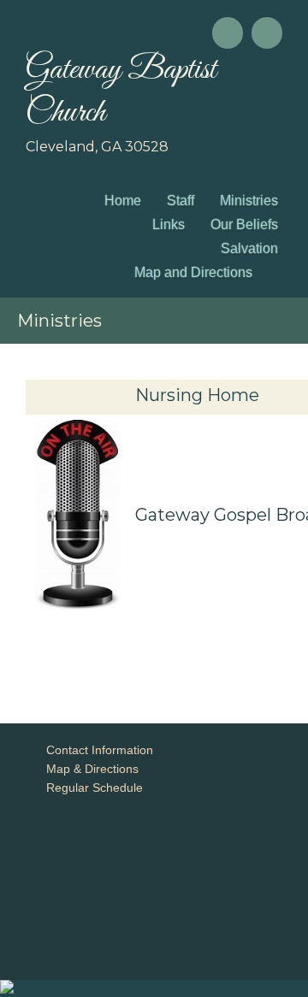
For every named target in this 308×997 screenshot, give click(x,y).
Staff (180, 200)
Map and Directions (193, 272)
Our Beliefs (244, 224)
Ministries (249, 200)
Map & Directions (89, 769)
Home (122, 200)
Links (168, 224)
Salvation (249, 248)
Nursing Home (197, 395)
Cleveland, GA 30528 (97, 147)
